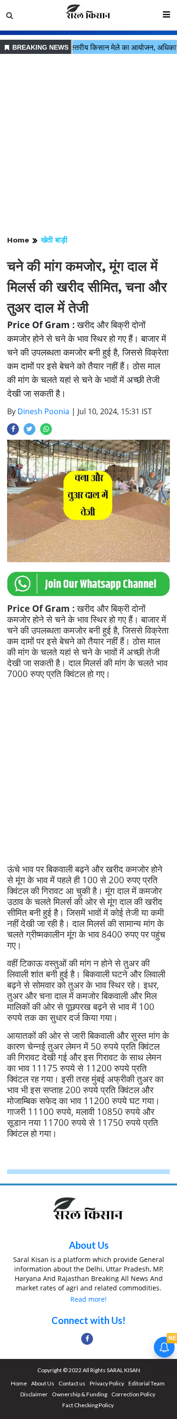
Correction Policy (133, 1394)
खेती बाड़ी (54, 239)
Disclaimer (34, 1394)
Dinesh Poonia (43, 411)
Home (18, 239)
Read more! (88, 1299)
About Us (89, 1245)
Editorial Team (146, 1383)
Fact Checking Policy (88, 1405)
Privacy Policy (107, 1383)
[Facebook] (87, 1339)
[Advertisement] (88, 145)
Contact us (72, 1383)
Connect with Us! (88, 1320)
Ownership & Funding (79, 1394)
